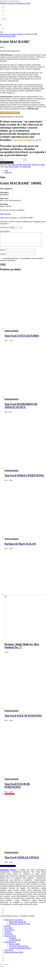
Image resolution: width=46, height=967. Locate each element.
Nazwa (3, 250)
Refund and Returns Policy (14, 952)
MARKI (7, 926)
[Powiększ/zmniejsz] (1, 964)
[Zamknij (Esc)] (7, 964)
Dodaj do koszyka (7, 162)
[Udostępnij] (5, 964)
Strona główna (5, 34)
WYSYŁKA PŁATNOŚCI (18, 946)
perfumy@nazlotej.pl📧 (27, 139)
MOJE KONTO (10, 936)
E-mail (3, 254)
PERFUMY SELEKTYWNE (19, 924)
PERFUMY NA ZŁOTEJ (13, 920)
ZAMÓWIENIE (15, 940)
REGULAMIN (14, 944)
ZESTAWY (8, 934)
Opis (6, 170)
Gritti (6, 167)
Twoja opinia (5, 231)
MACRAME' (13, 167)
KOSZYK (12, 938)
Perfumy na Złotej (17, 34)
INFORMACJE (10, 942)
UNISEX (7, 932)
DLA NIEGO (9, 930)
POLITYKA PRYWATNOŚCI (20, 948)
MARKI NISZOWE (24, 165)
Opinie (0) (8, 172)
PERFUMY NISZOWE (17, 922)
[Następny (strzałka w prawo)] (3, 966)
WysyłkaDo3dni (25, 167)
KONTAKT (8, 950)
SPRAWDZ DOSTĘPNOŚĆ (10, 113)
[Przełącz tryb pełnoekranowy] (3, 964)
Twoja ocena (5, 227)
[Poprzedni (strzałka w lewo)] (1, 966)
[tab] (25, 170)
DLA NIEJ (12, 165)
